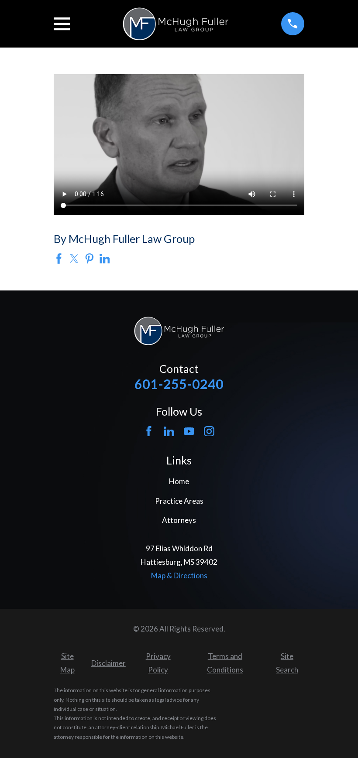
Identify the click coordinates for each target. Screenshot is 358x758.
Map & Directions (179, 575)
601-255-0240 (179, 384)
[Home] (175, 23)
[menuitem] (67, 663)
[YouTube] (189, 431)
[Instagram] (209, 431)
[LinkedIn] (169, 431)
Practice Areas (179, 500)
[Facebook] (149, 431)
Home (179, 481)
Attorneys (179, 520)
